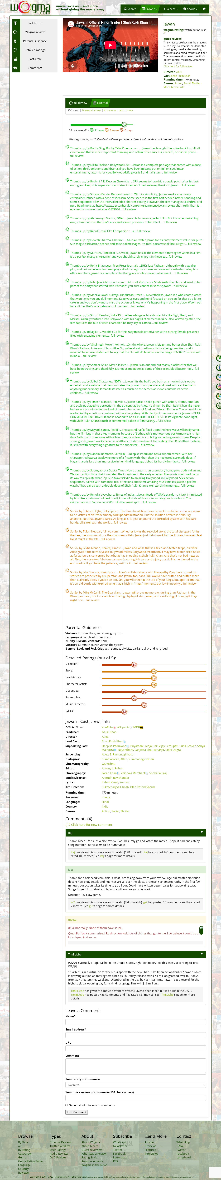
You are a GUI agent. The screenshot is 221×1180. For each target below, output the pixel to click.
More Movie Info (174, 87)
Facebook (119, 1154)
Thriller (196, 83)
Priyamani (136, 746)
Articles (149, 1142)
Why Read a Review (93, 1154)
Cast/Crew (24, 1154)
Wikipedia (123, 727)
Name (70, 1016)
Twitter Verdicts (60, 1146)
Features (150, 1150)
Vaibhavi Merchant (133, 773)
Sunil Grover (188, 746)
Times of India (125, 494)
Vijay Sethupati (168, 746)
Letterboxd (120, 1157)
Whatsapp (119, 1142)
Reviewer (24, 1172)
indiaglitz (93, 332)
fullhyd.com (110, 531)
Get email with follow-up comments (92, 1105)
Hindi (105, 802)
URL (68, 1042)
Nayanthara (125, 750)
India (105, 806)
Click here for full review (178, 66)
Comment (72, 1056)
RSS (115, 1161)
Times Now (125, 470)
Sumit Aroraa (110, 759)
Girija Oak (151, 746)
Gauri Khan (109, 732)
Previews (150, 1146)
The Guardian (111, 592)
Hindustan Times (131, 295)
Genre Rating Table (30, 1161)
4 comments (110, 110)
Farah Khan (109, 773)
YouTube (107, 727)
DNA (120, 218)
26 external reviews (91, 110)
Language (24, 1165)
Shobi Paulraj (158, 773)
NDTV (118, 381)
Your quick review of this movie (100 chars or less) (99, 1092)
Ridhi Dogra (173, 750)
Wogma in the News (94, 1165)
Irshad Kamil (110, 782)
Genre (22, 1157)
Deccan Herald (121, 194)
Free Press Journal (125, 265)
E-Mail (180, 1146)
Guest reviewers (92, 1150)
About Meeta (89, 1146)
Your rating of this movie (82, 1079)
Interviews (151, 1154)
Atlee (179, 72)
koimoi (119, 344)
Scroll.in (120, 454)
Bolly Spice (110, 511)
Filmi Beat (109, 253)
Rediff (114, 430)
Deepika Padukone (114, 746)
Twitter (117, 1150)
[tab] (78, 103)
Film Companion (118, 231)
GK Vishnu (108, 764)
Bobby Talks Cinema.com (122, 148)
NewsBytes (107, 572)
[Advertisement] (33, 95)
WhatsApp (183, 1142)
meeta (106, 797)
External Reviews (60, 1142)
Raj (73, 852)
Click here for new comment (91, 825)
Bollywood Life (119, 165)
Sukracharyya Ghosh (115, 787)
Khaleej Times (111, 548)
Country (23, 1169)
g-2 (73, 902)
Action (178, 83)
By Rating (24, 1150)
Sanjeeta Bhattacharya (149, 750)
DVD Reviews (58, 1157)
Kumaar (124, 782)
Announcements (92, 1161)
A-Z (20, 1146)
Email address (75, 1029)
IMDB (136, 727)
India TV (116, 315)
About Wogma (90, 1142)
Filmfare (117, 240)
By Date (23, 1142)
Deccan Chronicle (118, 181)
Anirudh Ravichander (115, 778)
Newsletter (120, 1146)
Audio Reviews (59, 1154)
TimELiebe (74, 954)
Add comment (126, 110)
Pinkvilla (118, 402)
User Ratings (58, 1150)
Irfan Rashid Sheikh (142, 787)
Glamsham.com (113, 282)
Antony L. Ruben (112, 768)
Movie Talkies (118, 365)
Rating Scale (89, 1157)
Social (187, 83)
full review (76, 156)
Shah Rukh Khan (180, 75)
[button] (130, 9)
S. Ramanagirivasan (122, 754)
